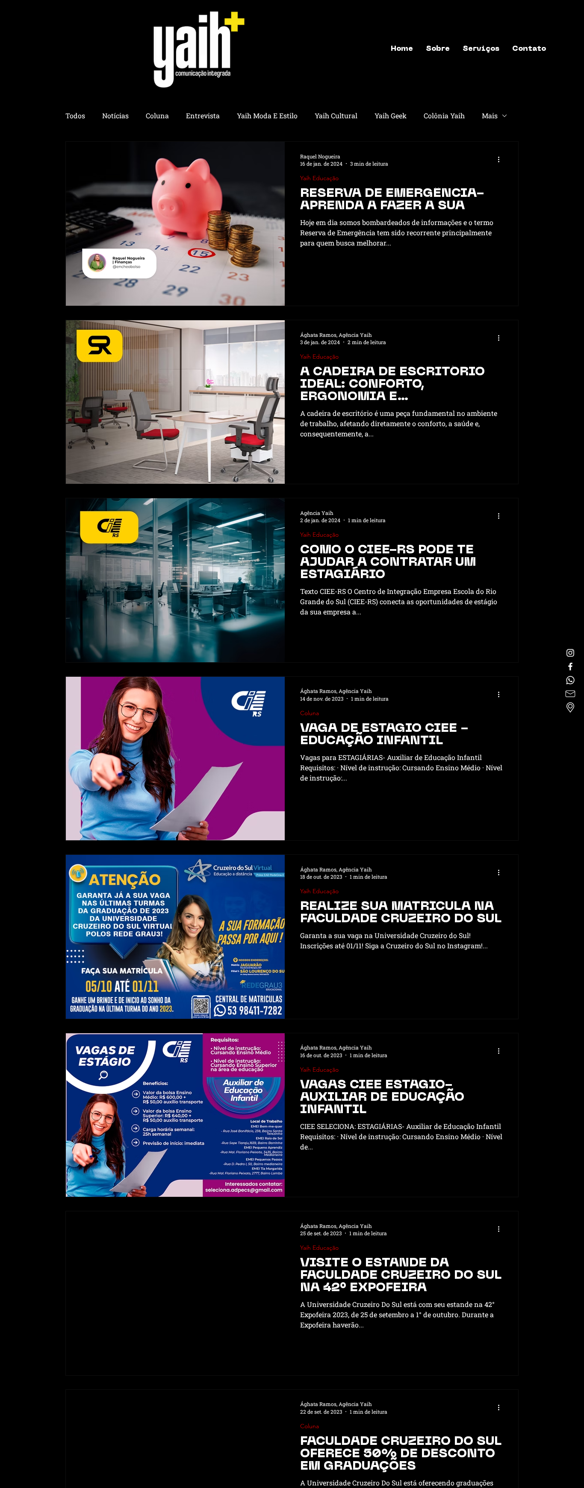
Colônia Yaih (444, 115)
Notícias (115, 115)
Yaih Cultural (336, 115)
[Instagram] (570, 653)
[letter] (570, 694)
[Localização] (570, 707)
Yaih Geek (391, 115)
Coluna (157, 115)
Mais (490, 115)
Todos (75, 115)
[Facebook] (570, 666)
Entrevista (203, 115)
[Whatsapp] (570, 680)
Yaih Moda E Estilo (267, 115)
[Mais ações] (501, 160)
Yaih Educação (319, 178)
